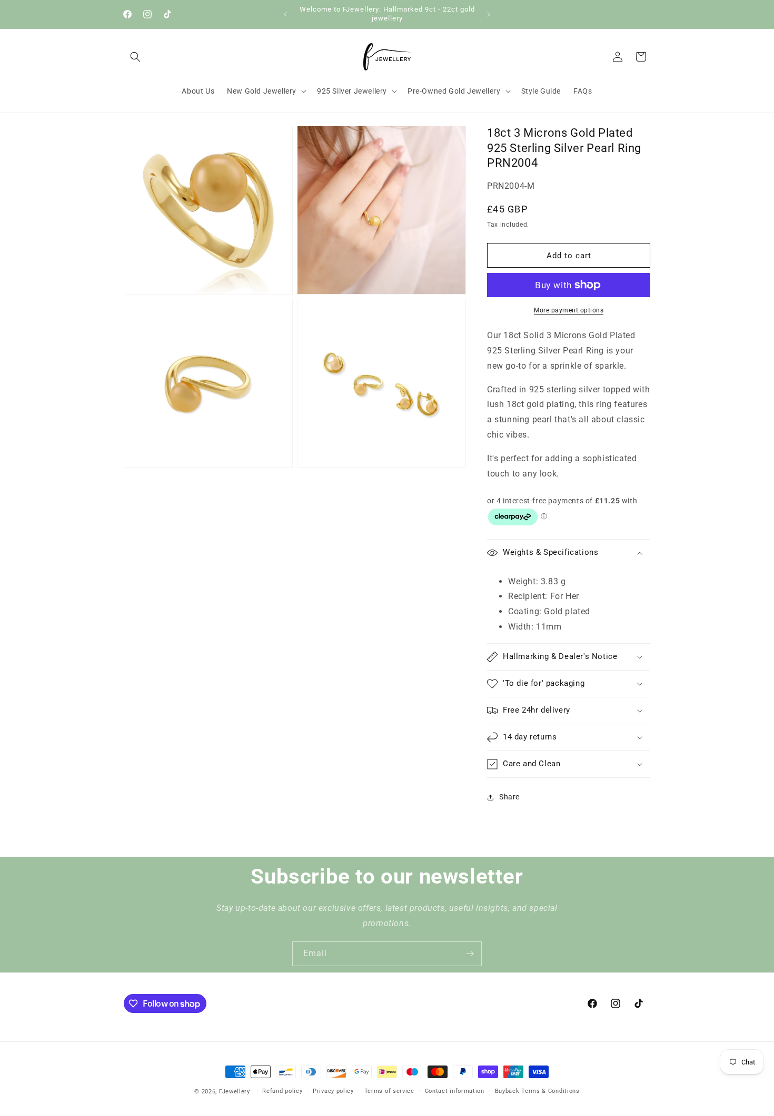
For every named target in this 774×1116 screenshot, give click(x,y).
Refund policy (282, 1091)
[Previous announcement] (285, 14)
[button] (135, 56)
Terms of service (389, 1091)
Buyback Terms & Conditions (537, 1091)
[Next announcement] (488, 14)
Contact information (454, 1091)
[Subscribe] (469, 953)
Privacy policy (333, 1091)
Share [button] (509, 797)
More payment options (568, 310)
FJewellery (234, 1091)
